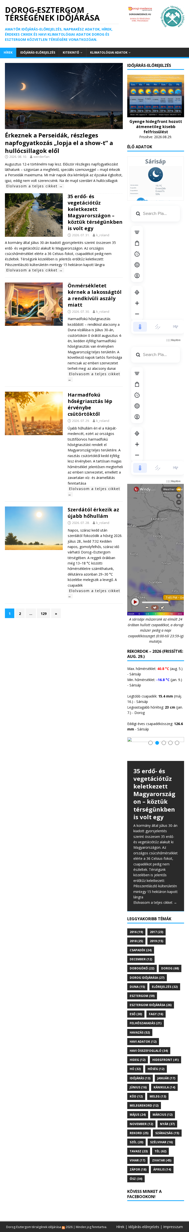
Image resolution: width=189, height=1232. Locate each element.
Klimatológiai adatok (108, 52)
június (138, 1087)
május (138, 1115)
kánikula (164, 1087)
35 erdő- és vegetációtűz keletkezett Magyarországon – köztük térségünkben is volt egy (95, 212)
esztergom (142, 996)
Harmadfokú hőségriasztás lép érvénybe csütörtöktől (90, 404)
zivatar (161, 1160)
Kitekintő (71, 52)
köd (136, 1096)
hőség (156, 1069)
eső (136, 1014)
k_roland (102, 235)
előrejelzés (165, 987)
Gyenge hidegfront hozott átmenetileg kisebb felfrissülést (155, 126)
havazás (140, 1032)
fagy (156, 1014)
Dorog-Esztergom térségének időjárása (33, 1227)
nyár (167, 1124)
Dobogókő (142, 968)
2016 (136, 932)
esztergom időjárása (151, 1005)
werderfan (41, 156)
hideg (137, 1060)
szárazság (167, 1133)
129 (44, 613)
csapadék (141, 950)
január (166, 1078)
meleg (158, 1096)
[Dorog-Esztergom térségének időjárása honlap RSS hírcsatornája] (63, 1227)
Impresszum (173, 1226)
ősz (136, 1179)
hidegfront (165, 1060)
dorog (170, 968)
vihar (137, 1160)
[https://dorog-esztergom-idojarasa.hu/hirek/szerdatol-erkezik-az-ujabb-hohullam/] (34, 546)
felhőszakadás (145, 1023)
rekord (139, 1133)
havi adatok (143, 1041)
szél (136, 1142)
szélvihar (161, 1142)
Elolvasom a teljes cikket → (34, 186)
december (141, 959)
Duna (137, 987)
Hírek (8, 52)
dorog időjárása (147, 978)
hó (135, 1069)
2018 (136, 941)
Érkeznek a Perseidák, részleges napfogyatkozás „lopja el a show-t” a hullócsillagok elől (59, 142)
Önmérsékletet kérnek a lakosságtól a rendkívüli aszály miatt (95, 295)
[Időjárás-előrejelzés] (155, 114)
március (163, 1115)
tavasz (139, 1151)
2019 (156, 941)
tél (160, 1151)
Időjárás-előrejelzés (37, 52)
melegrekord (144, 1105)
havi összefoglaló (149, 1051)
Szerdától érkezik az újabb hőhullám (93, 512)
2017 (156, 932)
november (141, 1124)
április (162, 1169)
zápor (138, 1169)
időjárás (140, 1078)
